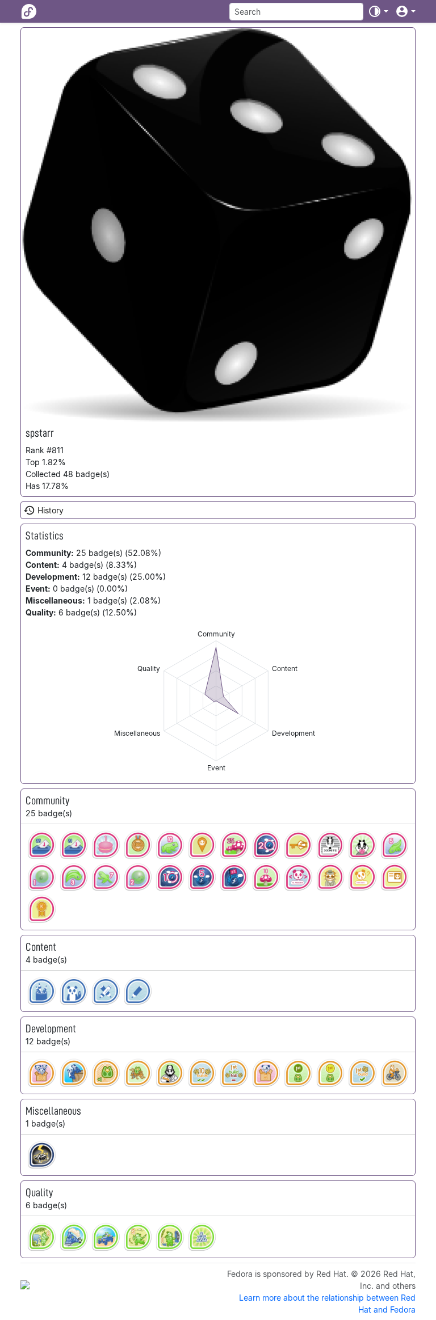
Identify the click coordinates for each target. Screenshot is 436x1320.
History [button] (50, 510)
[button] (378, 11)
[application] (216, 701)
